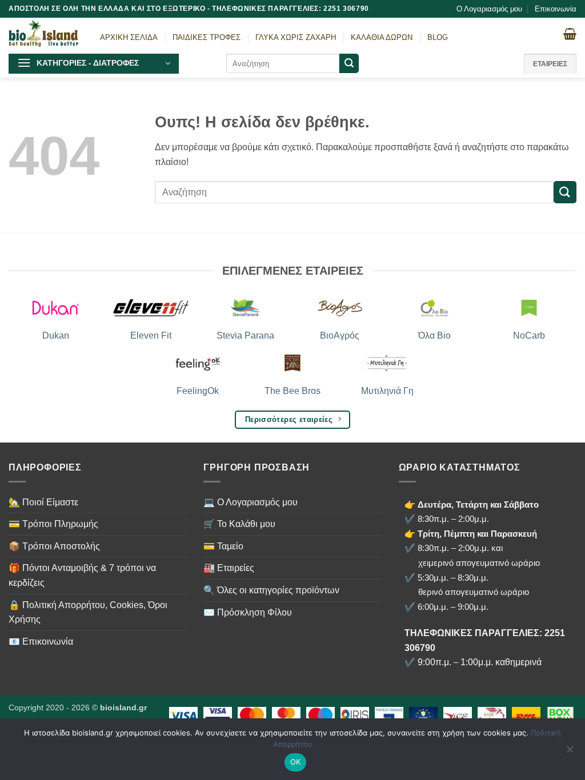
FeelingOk (198, 391)
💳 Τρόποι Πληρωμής (53, 524)
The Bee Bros (292, 391)
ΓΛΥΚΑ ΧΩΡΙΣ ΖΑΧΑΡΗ (295, 37)
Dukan (55, 335)
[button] (94, 64)
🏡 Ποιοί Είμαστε (43, 502)
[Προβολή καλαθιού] (569, 33)
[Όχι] (569, 752)
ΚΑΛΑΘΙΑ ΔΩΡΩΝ (381, 37)
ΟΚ (295, 761)
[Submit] (349, 63)
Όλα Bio (434, 335)
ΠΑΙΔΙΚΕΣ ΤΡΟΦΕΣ (207, 37)
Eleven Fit (150, 335)
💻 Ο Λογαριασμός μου (250, 502)
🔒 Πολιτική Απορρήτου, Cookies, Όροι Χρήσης (88, 612)
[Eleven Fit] (150, 307)
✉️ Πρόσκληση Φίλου (247, 612)
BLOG (437, 37)
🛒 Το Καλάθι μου (239, 524)
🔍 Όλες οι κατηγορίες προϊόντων (271, 590)
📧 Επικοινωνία (41, 641)
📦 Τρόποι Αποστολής (54, 546)
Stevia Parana (245, 335)
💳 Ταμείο (223, 546)
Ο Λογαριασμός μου (489, 9)
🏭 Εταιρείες (228, 568)
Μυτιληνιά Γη (387, 391)
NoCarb (529, 335)
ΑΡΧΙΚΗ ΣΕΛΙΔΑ (129, 37)
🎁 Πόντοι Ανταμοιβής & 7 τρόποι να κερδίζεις (82, 575)
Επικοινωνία (555, 9)
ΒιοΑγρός (339, 335)
